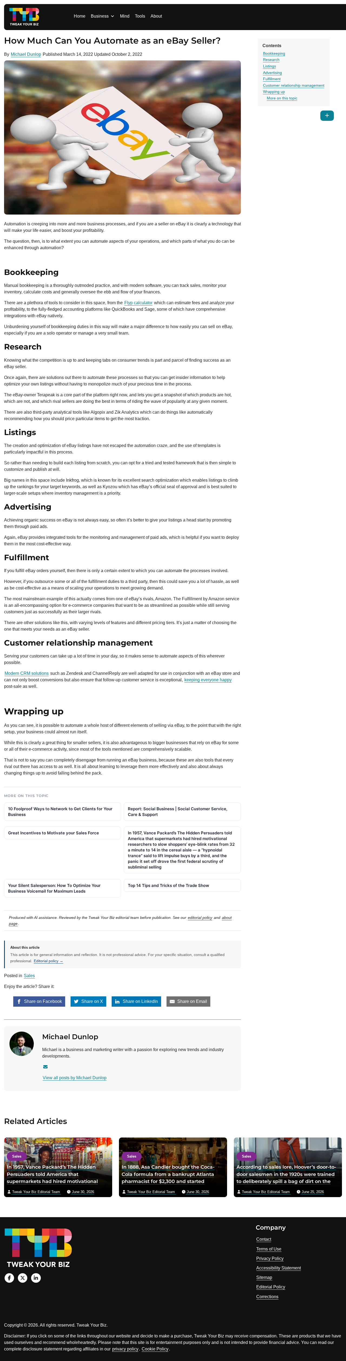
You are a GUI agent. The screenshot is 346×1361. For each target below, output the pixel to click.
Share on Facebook (42, 1001)
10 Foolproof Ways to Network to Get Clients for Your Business (60, 811)
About (156, 16)
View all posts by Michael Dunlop (75, 1077)
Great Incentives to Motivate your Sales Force (53, 832)
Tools (140, 16)
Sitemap (264, 1277)
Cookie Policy (155, 1349)
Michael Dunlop (26, 54)
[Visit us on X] (22, 1278)
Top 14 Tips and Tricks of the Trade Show (168, 885)
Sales (29, 975)
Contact (263, 1239)
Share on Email (191, 1001)
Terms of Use (268, 1249)
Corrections (267, 1296)
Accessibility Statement (278, 1268)
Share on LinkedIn (140, 1001)
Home (79, 16)
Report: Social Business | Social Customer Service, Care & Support (177, 811)
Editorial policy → (48, 961)
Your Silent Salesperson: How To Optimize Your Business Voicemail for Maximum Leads (54, 888)
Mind (124, 16)
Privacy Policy (270, 1258)
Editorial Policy (270, 1287)
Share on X (91, 1001)
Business (100, 16)
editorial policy (200, 917)
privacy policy (125, 1349)
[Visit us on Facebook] (9, 1278)
